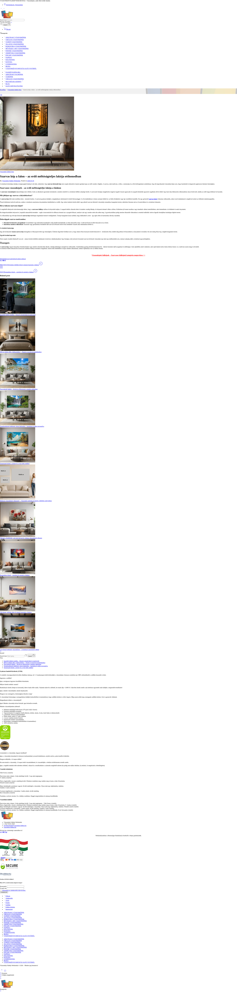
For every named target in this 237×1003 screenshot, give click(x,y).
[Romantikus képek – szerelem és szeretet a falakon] (118, 556)
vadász (19, 259)
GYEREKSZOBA (11, 64)
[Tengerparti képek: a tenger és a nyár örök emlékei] (118, 445)
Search (6, 25)
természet (14, 259)
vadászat (23, 259)
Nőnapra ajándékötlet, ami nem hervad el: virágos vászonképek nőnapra (21, 538)
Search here (3, 20)
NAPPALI (9, 57)
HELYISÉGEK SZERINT (13, 81)
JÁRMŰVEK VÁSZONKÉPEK (15, 53)
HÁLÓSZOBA (10, 59)
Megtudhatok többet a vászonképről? (11, 700)
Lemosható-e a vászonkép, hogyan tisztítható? (13, 753)
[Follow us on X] (0, 832)
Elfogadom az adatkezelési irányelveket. (14, 890)
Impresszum (9, 909)
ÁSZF (7, 900)
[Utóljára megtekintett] (5, 971)
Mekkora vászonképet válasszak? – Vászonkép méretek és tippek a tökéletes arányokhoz (26, 501)
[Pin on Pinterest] (3, 261)
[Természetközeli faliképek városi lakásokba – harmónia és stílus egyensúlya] (118, 408)
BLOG (8, 84)
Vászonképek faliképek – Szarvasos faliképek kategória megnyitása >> (118, 255)
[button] (118, 678)
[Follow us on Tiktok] (6, 832)
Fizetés (8, 902)
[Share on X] (0, 261)
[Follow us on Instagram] (5, 832)
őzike (5, 259)
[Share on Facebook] (2, 261)
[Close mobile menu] (0, 978)
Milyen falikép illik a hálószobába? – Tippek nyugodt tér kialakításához (21, 352)
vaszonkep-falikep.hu (10, 827)
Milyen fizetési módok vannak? (9, 684)
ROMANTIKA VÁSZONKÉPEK (16, 46)
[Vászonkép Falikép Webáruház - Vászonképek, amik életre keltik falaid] (7, 18)
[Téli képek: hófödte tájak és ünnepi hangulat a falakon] (118, 594)
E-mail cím (3, 888)
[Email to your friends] (5, 261)
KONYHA (9, 62)
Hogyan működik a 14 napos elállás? (11, 759)
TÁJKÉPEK (9, 76)
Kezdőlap (3, 90)
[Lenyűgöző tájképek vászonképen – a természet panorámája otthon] (118, 631)
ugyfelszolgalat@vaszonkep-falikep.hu (15, 825)
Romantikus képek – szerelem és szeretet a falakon (15, 575)
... (11, 22)
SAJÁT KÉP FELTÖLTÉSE (14, 86)
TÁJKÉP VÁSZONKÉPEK (14, 42)
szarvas (9, 259)
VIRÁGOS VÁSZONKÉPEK (15, 39)
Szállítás (8, 905)
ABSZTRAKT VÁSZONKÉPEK (16, 37)
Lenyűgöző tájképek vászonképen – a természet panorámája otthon (19, 649)
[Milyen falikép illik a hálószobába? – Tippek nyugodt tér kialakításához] (118, 333)
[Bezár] (0, 651)
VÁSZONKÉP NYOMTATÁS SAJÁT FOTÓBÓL (21, 68)
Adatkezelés (9, 898)
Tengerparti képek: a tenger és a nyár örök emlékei (14, 463)
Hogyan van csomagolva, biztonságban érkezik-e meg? (16, 694)
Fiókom (8, 896)
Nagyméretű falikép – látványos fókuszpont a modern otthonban (18, 389)
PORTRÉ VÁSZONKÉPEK (14, 51)
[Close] (1, 975)
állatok (2, 259)
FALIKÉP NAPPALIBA (13, 72)
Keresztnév (3, 886)
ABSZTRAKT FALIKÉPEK (14, 74)
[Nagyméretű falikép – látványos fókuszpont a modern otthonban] (118, 370)
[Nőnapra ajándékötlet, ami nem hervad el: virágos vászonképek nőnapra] (118, 519)
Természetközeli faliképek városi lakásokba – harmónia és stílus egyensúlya (22, 426)
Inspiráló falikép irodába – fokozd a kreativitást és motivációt (17, 315)
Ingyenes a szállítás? (6, 678)
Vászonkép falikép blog (14, 90)
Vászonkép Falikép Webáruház (11, 181)
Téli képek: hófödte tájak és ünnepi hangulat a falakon (16, 612)
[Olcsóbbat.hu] (5, 873)
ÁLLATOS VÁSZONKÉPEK (15, 44)
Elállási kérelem (10, 907)
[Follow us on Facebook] (2, 832)
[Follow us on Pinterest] (3, 832)
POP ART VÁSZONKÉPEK (14, 55)
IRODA (8, 66)
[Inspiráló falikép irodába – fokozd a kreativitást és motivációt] (118, 296)
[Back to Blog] (1, 268)
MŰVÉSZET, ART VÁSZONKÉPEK (17, 48)
